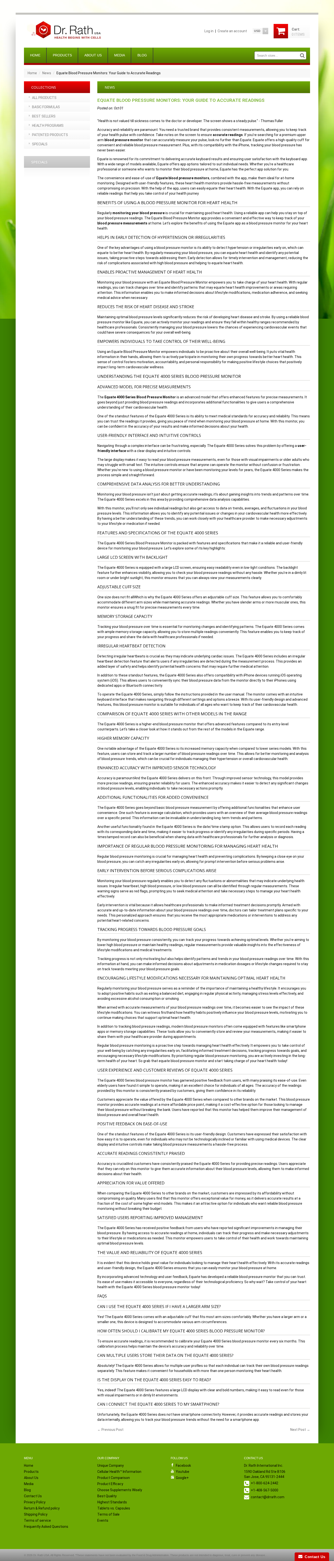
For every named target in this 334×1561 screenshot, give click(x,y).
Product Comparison (113, 1478)
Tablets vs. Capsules (113, 1508)
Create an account (232, 31)
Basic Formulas (46, 107)
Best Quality (107, 1496)
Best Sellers (44, 116)
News (46, 73)
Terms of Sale (108, 1514)
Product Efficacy (110, 1484)
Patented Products (50, 135)
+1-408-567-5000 (264, 1490)
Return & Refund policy (42, 1508)
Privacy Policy (34, 1502)
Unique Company (110, 1465)
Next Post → (300, 1430)
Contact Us (33, 1496)
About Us (93, 55)
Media (119, 55)
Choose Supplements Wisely (119, 1490)
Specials (39, 144)
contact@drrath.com (267, 1497)
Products (62, 55)
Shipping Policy (35, 1514)
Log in (208, 31)
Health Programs (48, 125)
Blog (142, 55)
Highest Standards (112, 1502)
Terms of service (37, 1520)
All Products (44, 98)
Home (35, 55)
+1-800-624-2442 (264, 1483)
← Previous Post (110, 1430)
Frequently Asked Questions (46, 1527)
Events (102, 1520)
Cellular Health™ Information (119, 1472)
